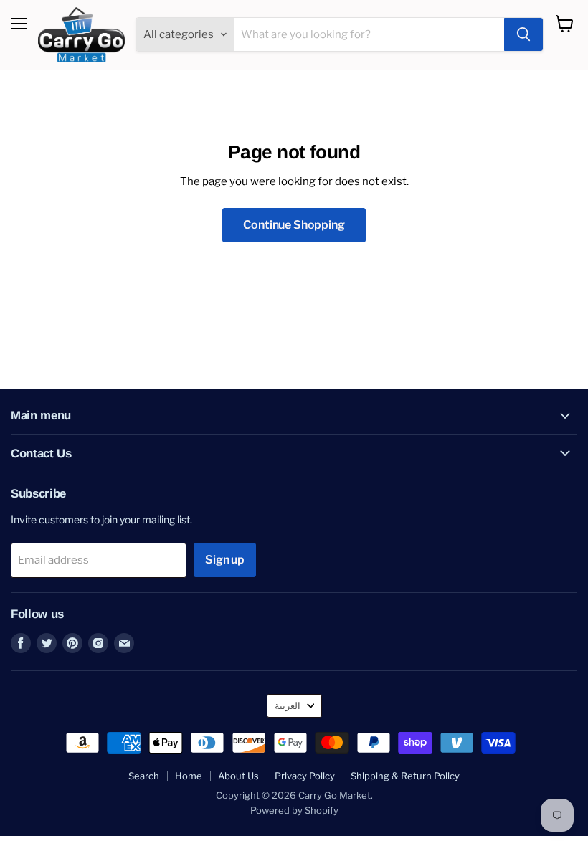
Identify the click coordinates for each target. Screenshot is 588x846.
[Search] (523, 34)
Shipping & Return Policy (405, 775)
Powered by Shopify (294, 810)
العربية (287, 705)
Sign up (225, 559)
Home (188, 775)
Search (143, 775)
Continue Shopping (293, 225)
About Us (238, 775)
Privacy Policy (305, 775)
